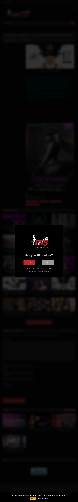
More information (43, 498)
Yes (29, 262)
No (48, 262)
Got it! (33, 498)
